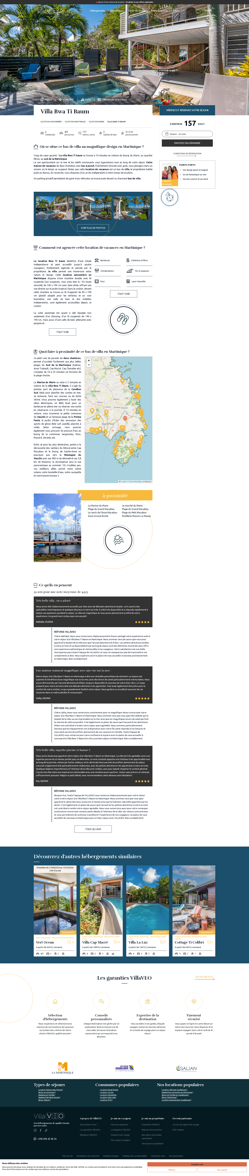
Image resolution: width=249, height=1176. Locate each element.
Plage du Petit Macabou (134, 512)
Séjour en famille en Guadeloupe (175, 1095)
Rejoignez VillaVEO (88, 1135)
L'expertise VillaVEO (151, 1124)
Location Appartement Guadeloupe (176, 1100)
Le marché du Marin (132, 505)
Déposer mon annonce (152, 1130)
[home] (49, 10)
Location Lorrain (107, 1092)
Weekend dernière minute (48, 1097)
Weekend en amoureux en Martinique (177, 1092)
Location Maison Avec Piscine (50, 1090)
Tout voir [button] (62, 332)
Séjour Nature (44, 1100)
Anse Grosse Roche (98, 516)
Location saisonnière (51, 122)
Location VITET (106, 1100)
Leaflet (123, 481)
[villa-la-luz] (147, 911)
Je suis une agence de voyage (185, 1124)
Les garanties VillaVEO (90, 1130)
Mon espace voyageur (121, 1140)
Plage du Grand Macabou (101, 509)
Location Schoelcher (108, 1095)
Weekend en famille (46, 1095)
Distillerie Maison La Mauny (136, 516)
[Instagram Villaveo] (35, 1131)
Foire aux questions (119, 1124)
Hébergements (97, 10)
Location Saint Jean (108, 1097)
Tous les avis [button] (93, 829)
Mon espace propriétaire (153, 1143)
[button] (122, 428)
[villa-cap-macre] (101, 911)
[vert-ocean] (55, 911)
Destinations (116, 10)
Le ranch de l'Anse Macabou (102, 512)
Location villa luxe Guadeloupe (174, 1090)
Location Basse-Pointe (109, 1090)
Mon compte (178, 1130)
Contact (175, 10)
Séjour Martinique (169, 1097)
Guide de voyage (137, 10)
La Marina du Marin (98, 505)
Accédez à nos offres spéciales (139, 2)
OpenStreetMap (135, 481)
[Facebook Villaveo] (40, 1131)
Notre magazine (159, 10)
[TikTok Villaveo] (46, 1130)
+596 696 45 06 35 (47, 1139)
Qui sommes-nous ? (89, 1124)
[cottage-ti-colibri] (193, 911)
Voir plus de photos (93, 228)
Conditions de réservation (187, 154)
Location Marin (96, 122)
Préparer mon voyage (120, 1135)
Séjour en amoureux (46, 1092)
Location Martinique (75, 122)
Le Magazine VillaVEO (121, 1130)
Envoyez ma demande (187, 143)
